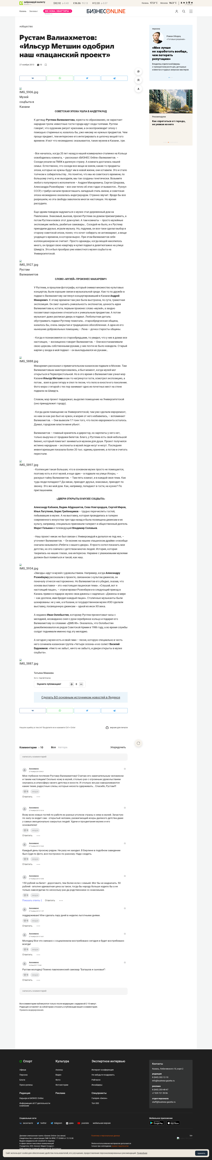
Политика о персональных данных (105, 1136)
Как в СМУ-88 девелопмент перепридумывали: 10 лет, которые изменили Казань (169, 124)
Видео (58, 1075)
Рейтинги (96, 1080)
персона (156, 29)
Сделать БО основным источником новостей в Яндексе (80, 697)
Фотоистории (62, 1085)
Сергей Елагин (45, 678)
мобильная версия (102, 1123)
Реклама (60, 1093)
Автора (62, 747)
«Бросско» (172, 39)
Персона (23, 1075)
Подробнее (142, 1153)
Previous (153, 77)
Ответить (27, 796)
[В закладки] (138, 80)
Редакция (24, 1093)
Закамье (33, 11)
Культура (62, 1061)
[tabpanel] (171, 51)
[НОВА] (57, 12)
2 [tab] (170, 77)
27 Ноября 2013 (26, 65)
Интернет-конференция (103, 1070)
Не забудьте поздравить (103, 1075)
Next (189, 77)
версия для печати (119, 727)
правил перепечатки (120, 1146)
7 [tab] (172, 142)
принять (201, 1153)
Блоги (22, 1080)
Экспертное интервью (108, 1061)
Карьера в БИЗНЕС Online (31, 1098)
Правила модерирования (31, 1010)
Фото (58, 1080)
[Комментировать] (138, 71)
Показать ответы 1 (32, 900)
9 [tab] (175, 142)
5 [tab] (169, 142)
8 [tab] (174, 142)
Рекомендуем (159, 117)
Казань (145, 3)
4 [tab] (168, 142)
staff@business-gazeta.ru (164, 1102)
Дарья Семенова (175, 36)
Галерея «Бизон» (99, 1098)
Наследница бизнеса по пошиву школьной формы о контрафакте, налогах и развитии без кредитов (168, 67)
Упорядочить (118, 747)
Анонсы (59, 1070)
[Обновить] (138, 743)
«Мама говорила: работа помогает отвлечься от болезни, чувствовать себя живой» (171, 53)
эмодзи (35, 791)
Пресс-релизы (26, 1085)
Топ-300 (95, 1103)
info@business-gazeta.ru (163, 1081)
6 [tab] (171, 142)
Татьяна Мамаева (44, 673)
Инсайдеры (97, 1085)
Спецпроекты (99, 1093)
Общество (27, 26)
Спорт (27, 1061)
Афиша (22, 1070)
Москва (164, 3)
